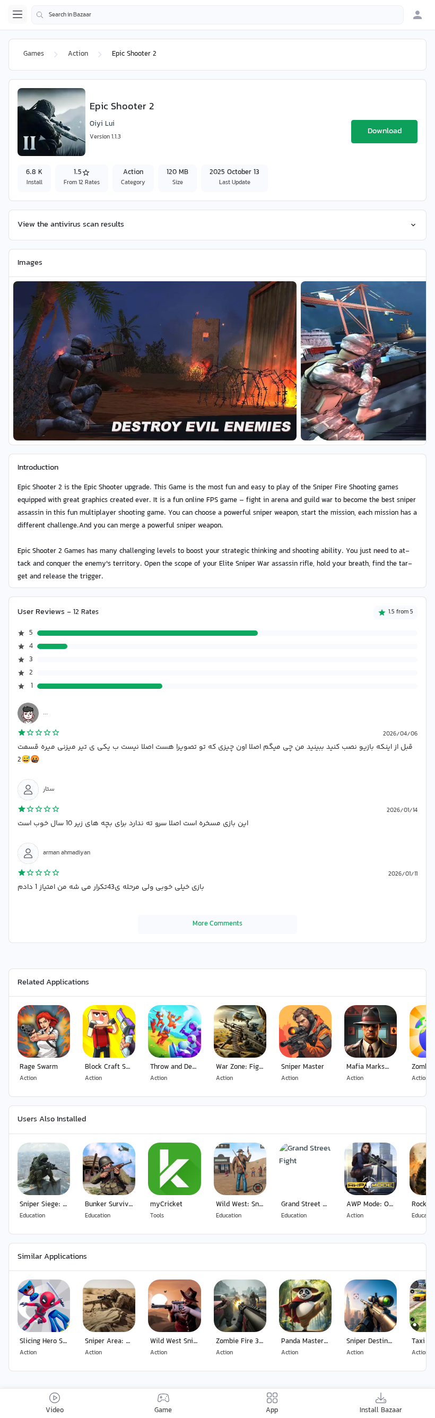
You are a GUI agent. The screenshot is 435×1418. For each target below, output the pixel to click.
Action (78, 54)
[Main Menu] (17, 14)
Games (33, 54)
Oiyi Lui (102, 124)
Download (385, 131)
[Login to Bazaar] (417, 14)
